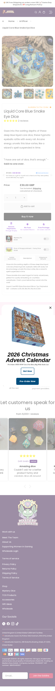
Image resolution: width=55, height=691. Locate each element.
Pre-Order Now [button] (27, 381)
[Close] (50, 308)
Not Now (27, 371)
